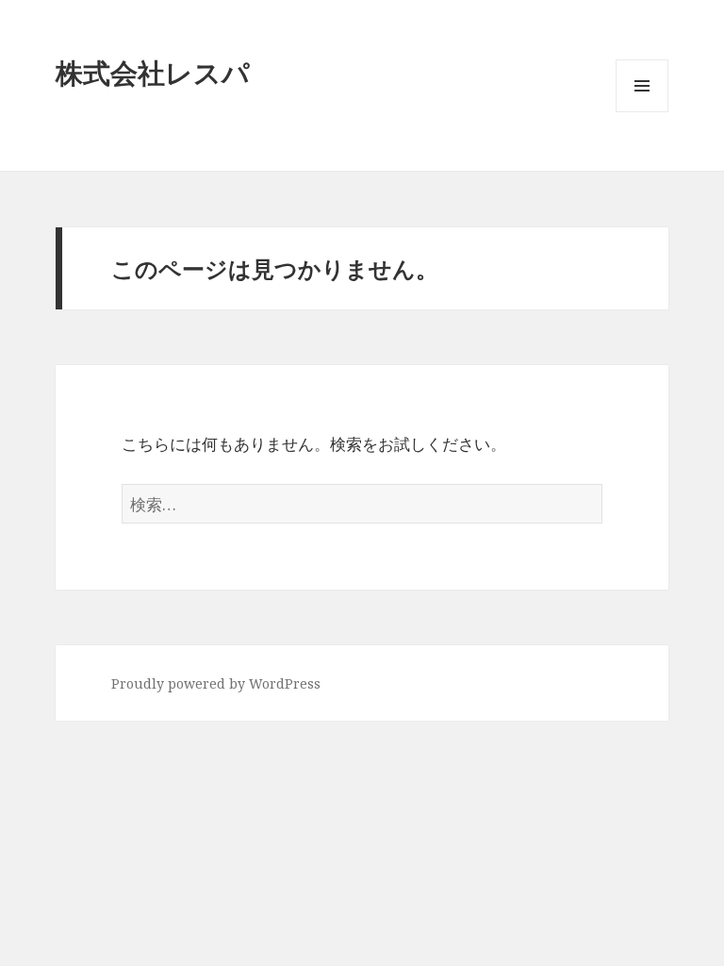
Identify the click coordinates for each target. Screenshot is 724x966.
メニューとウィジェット (642, 111)
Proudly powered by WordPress (216, 683)
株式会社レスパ (153, 72)
